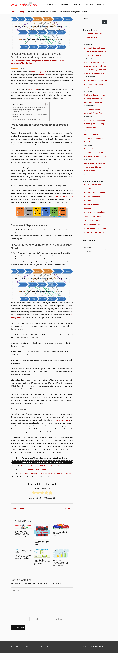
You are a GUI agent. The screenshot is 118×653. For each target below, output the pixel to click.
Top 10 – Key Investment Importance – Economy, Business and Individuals (60, 563)
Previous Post (17, 508)
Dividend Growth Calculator (94, 192)
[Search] (104, 22)
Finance (77, 4)
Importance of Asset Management (33, 469)
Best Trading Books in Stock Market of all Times (41, 542)
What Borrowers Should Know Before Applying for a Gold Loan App (95, 84)
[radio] (34, 493)
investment (33, 89)
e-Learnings (51, 4)
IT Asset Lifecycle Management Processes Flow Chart (30, 114)
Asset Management (33, 61)
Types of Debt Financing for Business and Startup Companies (42, 562)
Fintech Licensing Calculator (95, 232)
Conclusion (16, 117)
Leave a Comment (18, 61)
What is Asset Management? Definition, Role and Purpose (42, 466)
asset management (38, 72)
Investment (54, 61)
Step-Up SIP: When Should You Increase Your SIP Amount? (94, 37)
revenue (70, 233)
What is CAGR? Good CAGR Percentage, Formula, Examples (23, 556)
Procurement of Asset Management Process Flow (29, 107)
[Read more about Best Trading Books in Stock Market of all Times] (42, 531)
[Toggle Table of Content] (46, 104)
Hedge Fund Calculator (92, 224)
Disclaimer (35, 647)
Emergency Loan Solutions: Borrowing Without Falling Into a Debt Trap (94, 123)
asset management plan (64, 196)
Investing (64, 4)
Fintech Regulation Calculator (95, 228)
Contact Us (15, 647)
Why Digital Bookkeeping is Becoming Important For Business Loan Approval (94, 98)
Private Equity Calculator (93, 220)
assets (41, 75)
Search (85, 18)
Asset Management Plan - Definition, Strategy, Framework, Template (46, 473)
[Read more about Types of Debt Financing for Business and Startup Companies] (42, 553)
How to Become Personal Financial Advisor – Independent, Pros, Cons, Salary (23, 534)
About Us (100, 4)
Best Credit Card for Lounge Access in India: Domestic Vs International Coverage (95, 51)
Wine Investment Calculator (94, 212)
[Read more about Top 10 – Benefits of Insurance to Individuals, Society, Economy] (60, 527)
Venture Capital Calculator (94, 216)
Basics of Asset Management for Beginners (27, 119)
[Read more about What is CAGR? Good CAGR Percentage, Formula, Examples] (23, 551)
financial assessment (62, 420)
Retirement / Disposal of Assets (25, 112)
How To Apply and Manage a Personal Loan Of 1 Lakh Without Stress (94, 167)
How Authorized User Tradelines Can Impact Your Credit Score (94, 138)
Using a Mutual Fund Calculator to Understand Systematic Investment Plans (95, 152)
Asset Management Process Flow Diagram (27, 110)
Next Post (68, 508)
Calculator (89, 4)
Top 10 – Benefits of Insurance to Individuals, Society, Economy (59, 534)
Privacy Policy (46, 647)
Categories (87, 248)
